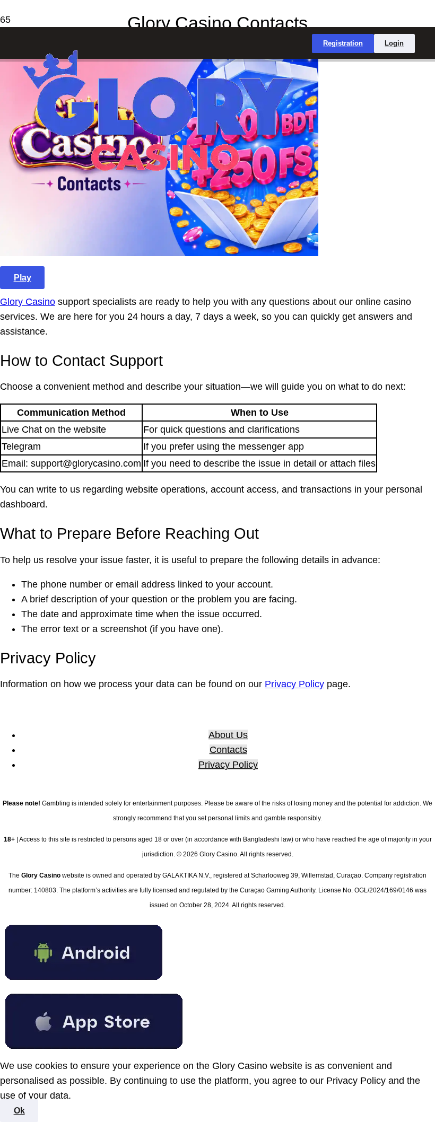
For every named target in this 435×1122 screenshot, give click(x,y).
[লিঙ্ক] (156, 190)
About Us (228, 735)
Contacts (228, 749)
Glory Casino (27, 301)
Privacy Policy (294, 684)
